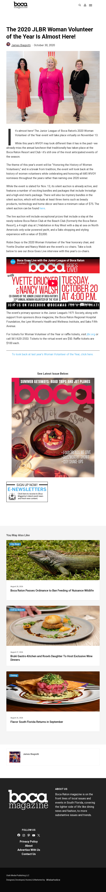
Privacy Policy (29, 841)
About (29, 845)
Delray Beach (17, 609)
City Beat (14, 544)
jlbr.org (91, 334)
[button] (90, 5)
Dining (13, 675)
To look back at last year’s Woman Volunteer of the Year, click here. (53, 354)
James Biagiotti (21, 45)
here (42, 208)
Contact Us (29, 854)
